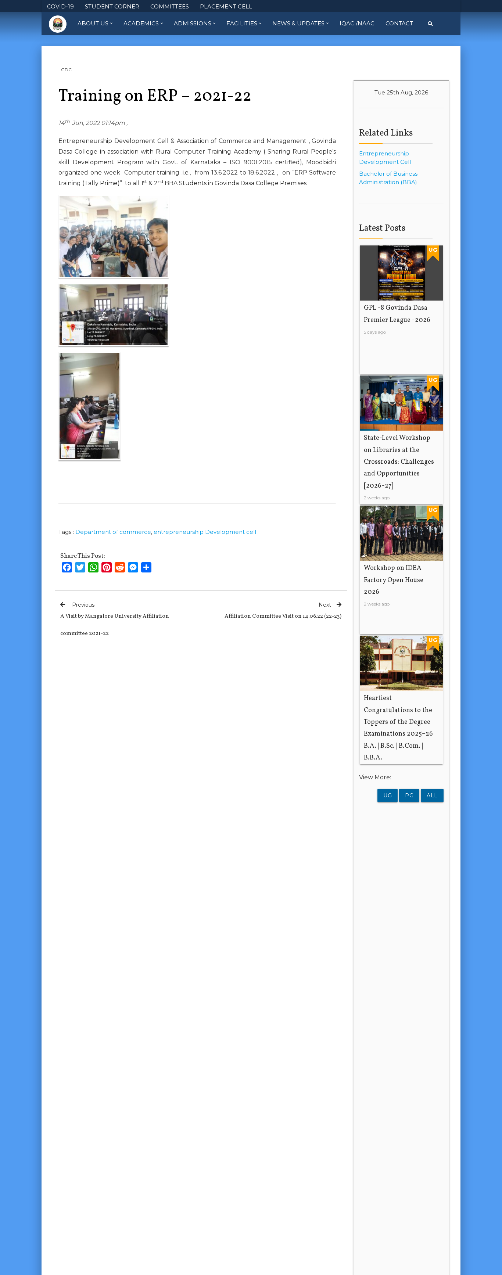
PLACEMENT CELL (226, 6)
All (432, 795)
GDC (66, 69)
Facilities (241, 23)
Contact (399, 23)
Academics (141, 23)
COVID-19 (60, 6)
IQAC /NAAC (357, 23)
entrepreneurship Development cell (205, 531)
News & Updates (298, 23)
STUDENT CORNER (112, 6)
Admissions (192, 23)
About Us (93, 23)
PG (409, 795)
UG (387, 795)
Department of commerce (113, 531)
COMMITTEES (169, 6)
